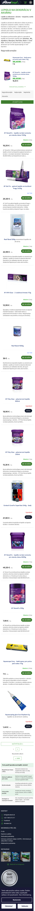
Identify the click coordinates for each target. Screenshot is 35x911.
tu (30, 895)
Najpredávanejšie (7, 92)
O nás (2, 831)
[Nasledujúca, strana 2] (17, 749)
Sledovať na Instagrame (17, 864)
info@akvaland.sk (9, 815)
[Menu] (31, 2)
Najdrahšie (27, 92)
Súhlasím (25, 906)
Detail (28, 411)
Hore (18, 758)
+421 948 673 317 (9, 818)
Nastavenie (17, 900)
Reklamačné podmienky (8, 843)
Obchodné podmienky (7, 836)
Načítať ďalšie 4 (17, 744)
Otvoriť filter (17, 102)
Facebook (7, 820)
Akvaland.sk (7, 823)
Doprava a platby (6, 834)
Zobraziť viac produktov (16, 87)
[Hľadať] (20, 2)
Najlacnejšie (18, 92)
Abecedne (5, 96)
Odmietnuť (8, 906)
